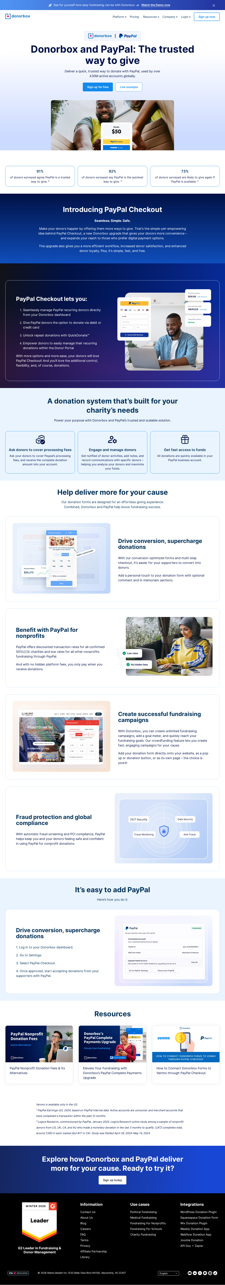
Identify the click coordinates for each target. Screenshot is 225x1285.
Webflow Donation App (195, 1234)
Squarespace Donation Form (199, 1217)
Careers (85, 1229)
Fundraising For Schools (146, 1229)
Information (91, 1204)
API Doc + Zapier (191, 1246)
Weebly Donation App (194, 1229)
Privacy (85, 1246)
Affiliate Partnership (93, 1251)
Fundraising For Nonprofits (148, 1223)
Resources (150, 16)
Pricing (134, 16)
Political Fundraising (143, 1212)
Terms (84, 1240)
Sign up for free (97, 87)
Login (184, 16)
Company (168, 16)
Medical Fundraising (143, 1217)
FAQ (83, 1234)
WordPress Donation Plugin (198, 1212)
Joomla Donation (191, 1240)
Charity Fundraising (143, 1234)
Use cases (139, 1204)
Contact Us (87, 1212)
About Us (86, 1217)
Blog (83, 1223)
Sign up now (206, 16)
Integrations (192, 1204)
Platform (118, 16)
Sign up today (112, 1180)
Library (85, 1257)
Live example (129, 87)
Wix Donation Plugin (193, 1223)
